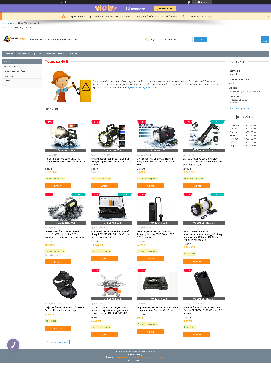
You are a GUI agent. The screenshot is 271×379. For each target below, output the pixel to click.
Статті (7, 85)
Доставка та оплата (14, 66)
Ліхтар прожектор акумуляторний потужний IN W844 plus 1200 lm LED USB (156, 161)
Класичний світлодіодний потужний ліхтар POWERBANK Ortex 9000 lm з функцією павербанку (110, 234)
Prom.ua (151, 351)
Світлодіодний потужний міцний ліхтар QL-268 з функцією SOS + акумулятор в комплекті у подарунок (64, 234)
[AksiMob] (14, 40)
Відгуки (7, 80)
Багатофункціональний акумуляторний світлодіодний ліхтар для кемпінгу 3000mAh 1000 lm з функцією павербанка (203, 235)
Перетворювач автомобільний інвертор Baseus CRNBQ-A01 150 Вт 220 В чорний (156, 234)
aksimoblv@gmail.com (239, 108)
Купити (58, 185)
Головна (9, 53)
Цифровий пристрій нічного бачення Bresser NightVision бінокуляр (64, 309)
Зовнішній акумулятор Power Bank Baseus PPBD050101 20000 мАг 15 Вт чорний (203, 310)
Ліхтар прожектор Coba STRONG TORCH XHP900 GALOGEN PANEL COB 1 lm (65, 161)
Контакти (73, 53)
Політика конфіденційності (153, 357)
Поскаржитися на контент (127, 357)
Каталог (22, 53)
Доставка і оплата (54, 53)
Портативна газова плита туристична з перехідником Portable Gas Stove (157, 309)
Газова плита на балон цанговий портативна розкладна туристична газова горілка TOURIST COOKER (109, 310)
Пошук (200, 39)
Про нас (37, 53)
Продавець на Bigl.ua (135, 354)
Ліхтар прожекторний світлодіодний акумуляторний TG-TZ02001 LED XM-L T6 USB (111, 161)
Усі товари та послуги (57, 342)
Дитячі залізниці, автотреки (143, 87)
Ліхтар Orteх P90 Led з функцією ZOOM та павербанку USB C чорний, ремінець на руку (203, 161)
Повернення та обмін (14, 71)
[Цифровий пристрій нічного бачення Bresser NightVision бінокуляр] (65, 284)
